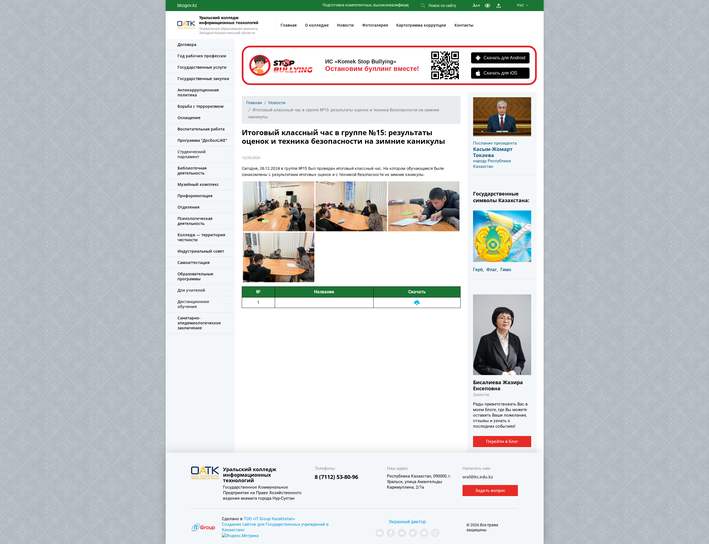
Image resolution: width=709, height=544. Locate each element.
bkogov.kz (187, 5)
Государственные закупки (203, 78)
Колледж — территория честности (201, 237)
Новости (345, 25)
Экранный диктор (407, 521)
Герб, (478, 269)
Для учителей (191, 290)
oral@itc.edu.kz (478, 476)
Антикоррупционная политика (198, 92)
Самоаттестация (194, 262)
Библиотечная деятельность (192, 170)
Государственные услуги (202, 67)
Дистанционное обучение (193, 304)
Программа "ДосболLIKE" (202, 140)
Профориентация (195, 195)
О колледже (317, 25)
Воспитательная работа (201, 129)
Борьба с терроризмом (201, 106)
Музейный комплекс (198, 184)
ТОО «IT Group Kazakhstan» (269, 518)
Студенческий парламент (192, 154)
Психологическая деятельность (195, 221)
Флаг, (492, 269)
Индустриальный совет (201, 251)
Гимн (505, 269)
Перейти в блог (502, 441)
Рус (520, 5)
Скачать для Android (504, 57)
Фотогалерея (375, 25)
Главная (289, 25)
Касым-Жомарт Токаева (493, 152)
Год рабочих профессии (202, 55)
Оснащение (189, 117)
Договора (187, 44)
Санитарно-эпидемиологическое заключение (199, 322)
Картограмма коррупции (421, 25)
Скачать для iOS (500, 73)
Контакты (463, 25)
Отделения (188, 207)
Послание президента (495, 143)
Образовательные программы (195, 276)
